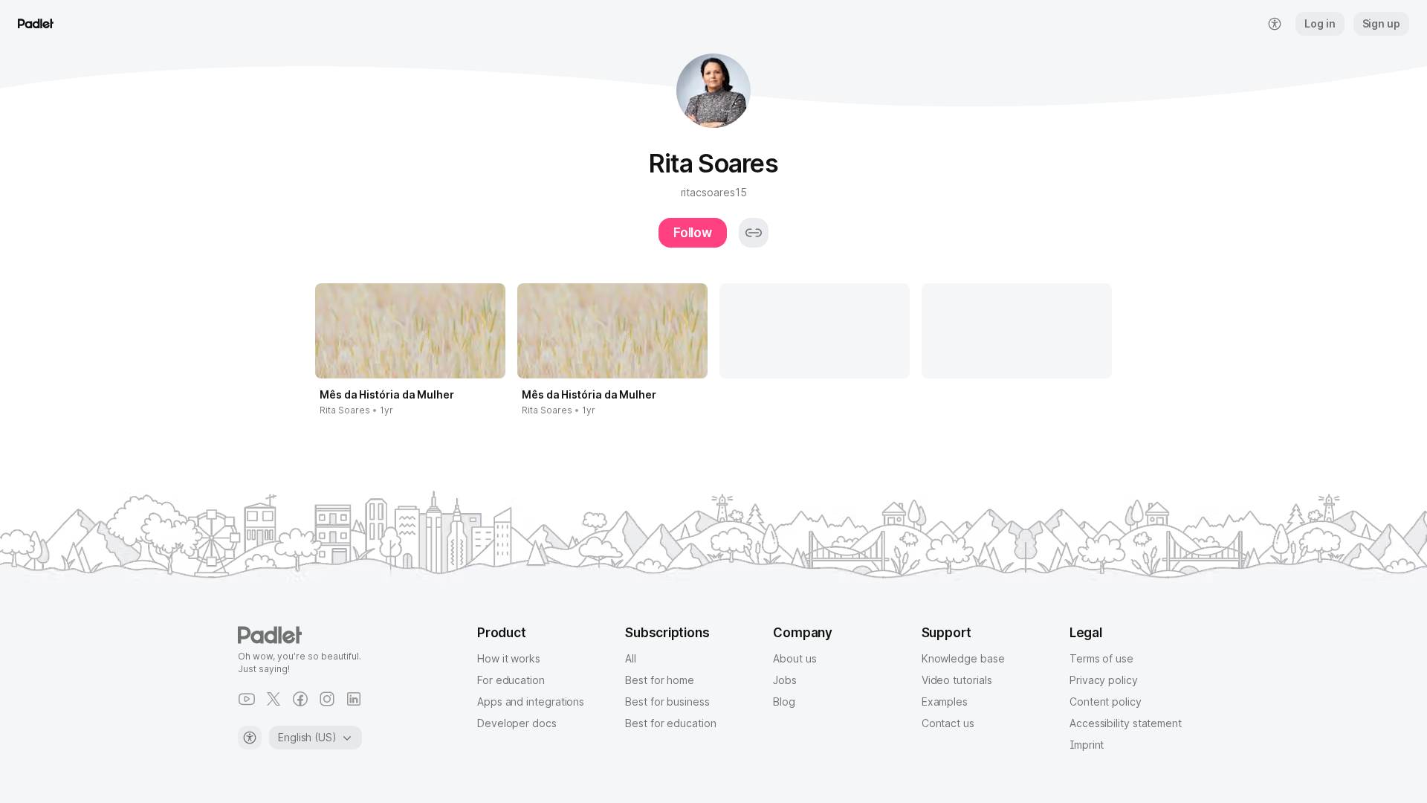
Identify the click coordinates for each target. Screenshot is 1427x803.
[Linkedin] (354, 699)
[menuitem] (1275, 24)
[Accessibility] (250, 737)
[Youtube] (247, 699)
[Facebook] (300, 699)
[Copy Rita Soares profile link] (753, 233)
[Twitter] (273, 699)
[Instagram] (327, 699)
